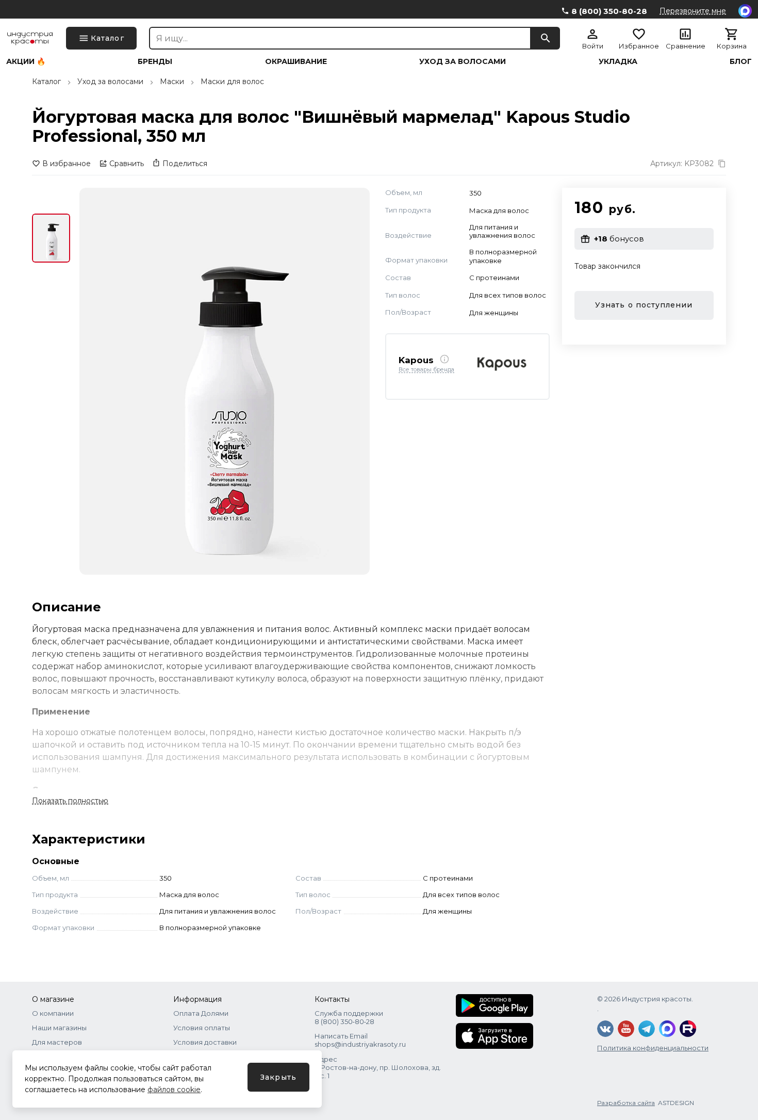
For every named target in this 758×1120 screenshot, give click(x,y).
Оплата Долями (200, 1013)
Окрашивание (296, 61)
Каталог (46, 81)
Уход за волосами (462, 61)
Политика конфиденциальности (652, 1048)
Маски (172, 81)
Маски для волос (232, 81)
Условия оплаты (201, 1028)
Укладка (618, 61)
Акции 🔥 (25, 61)
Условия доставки (205, 1042)
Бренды (155, 61)
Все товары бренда (426, 369)
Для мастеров (57, 1042)
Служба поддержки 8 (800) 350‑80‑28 (349, 1017)
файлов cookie (174, 1089)
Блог (741, 61)
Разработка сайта (626, 1103)
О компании (53, 1013)
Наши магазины (59, 1028)
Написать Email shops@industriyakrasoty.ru (360, 1040)
